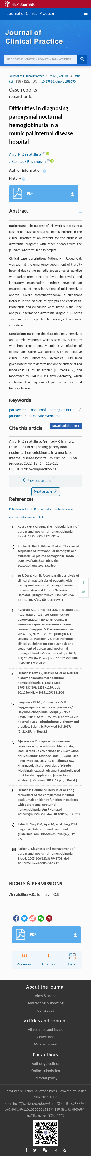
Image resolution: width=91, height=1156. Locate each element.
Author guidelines (45, 1064)
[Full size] (84, 593)
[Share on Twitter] (24, 918)
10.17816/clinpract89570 (58, 82)
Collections (45, 1037)
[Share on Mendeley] (48, 918)
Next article (43, 492)
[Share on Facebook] (15, 918)
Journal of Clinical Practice (30, 13)
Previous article (38, 481)
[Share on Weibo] (32, 918)
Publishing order (18, 509)
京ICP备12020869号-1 (36, 1104)
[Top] (84, 583)
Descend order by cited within (26, 517)
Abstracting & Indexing (46, 1003)
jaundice (16, 416)
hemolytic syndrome (44, 416)
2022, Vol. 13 (59, 76)
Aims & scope (45, 996)
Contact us (45, 1010)
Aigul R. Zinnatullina (25, 155)
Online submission (45, 1071)
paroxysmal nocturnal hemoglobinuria (41, 410)
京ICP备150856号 (70, 1104)
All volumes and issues (45, 1030)
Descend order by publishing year (53, 509)
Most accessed (45, 1044)
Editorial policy (45, 1078)
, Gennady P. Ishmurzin (28, 162)
